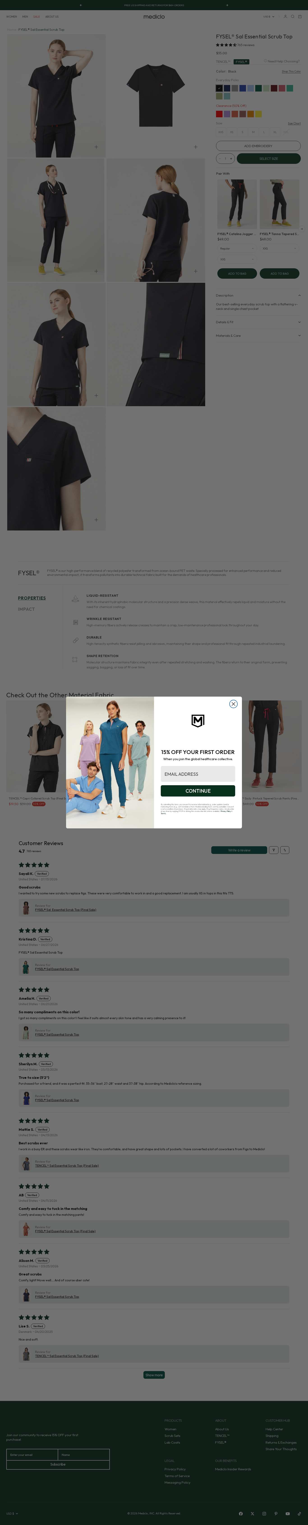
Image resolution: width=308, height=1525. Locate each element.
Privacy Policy (226, 811)
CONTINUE (198, 791)
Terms (163, 813)
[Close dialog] (233, 704)
